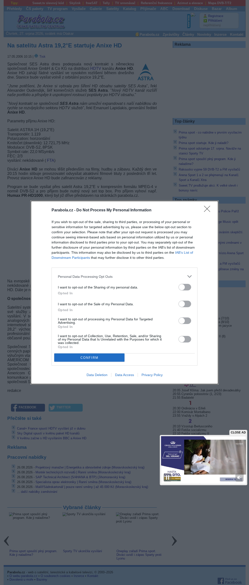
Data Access (124, 375)
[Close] (208, 210)
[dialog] (124, 292)
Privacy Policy (152, 375)
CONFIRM (89, 358)
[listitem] (124, 276)
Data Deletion (97, 375)
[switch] (184, 287)
